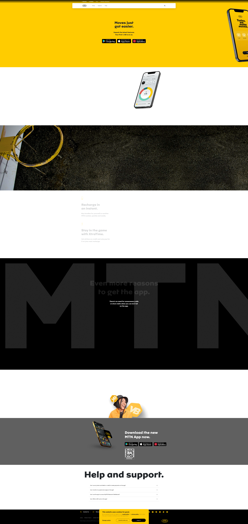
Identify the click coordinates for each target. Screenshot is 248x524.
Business (91, 1)
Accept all (139, 520)
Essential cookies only (123, 520)
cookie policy (125, 514)
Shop (93, 5)
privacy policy (135, 514)
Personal (84, 1)
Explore (100, 5)
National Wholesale (104, 1)
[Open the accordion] (157, 485)
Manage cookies (106, 520)
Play (97, 1)
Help (106, 5)
